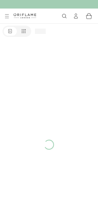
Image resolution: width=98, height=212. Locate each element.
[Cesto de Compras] (89, 16)
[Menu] (7, 16)
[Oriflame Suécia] (24, 16)
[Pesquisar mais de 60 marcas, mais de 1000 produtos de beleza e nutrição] (64, 16)
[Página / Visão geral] (17, 31)
